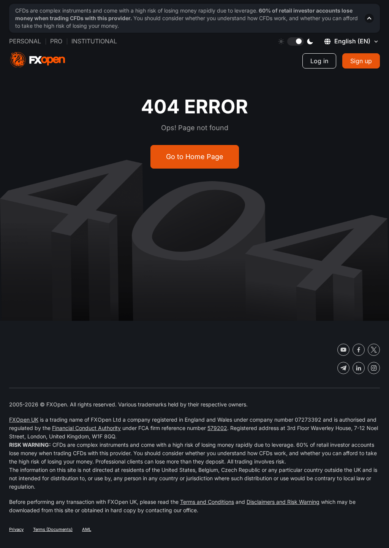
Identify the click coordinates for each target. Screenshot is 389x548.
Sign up (361, 61)
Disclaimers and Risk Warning (283, 502)
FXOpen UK (23, 419)
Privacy (16, 529)
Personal (25, 41)
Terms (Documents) (53, 529)
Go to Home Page (194, 157)
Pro (56, 41)
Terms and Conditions (207, 502)
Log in (319, 61)
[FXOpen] (37, 60)
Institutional (94, 41)
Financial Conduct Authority (86, 428)
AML (86, 529)
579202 (217, 428)
